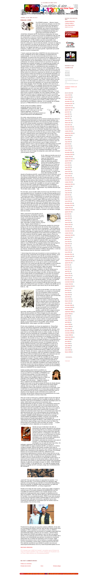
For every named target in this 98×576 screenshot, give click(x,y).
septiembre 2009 (69, 311)
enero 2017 (67, 124)
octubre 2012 (68, 233)
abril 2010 (67, 296)
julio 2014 (67, 188)
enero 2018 (67, 99)
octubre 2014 (68, 182)
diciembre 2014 (68, 177)
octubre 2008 (68, 335)
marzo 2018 (68, 95)
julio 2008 (67, 341)
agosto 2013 (68, 211)
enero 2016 (67, 150)
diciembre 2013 (68, 203)
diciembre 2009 (68, 305)
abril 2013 (67, 220)
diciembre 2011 (68, 254)
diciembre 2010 (68, 279)
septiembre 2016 (69, 133)
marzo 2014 (68, 197)
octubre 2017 (68, 105)
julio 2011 (67, 264)
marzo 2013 (68, 222)
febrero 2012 (68, 250)
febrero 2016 (68, 148)
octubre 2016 (68, 131)
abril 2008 (67, 347)
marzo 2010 (68, 298)
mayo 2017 (67, 116)
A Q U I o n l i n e (69, 27)
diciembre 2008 (68, 330)
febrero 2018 (68, 97)
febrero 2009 (68, 326)
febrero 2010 (68, 301)
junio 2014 (67, 190)
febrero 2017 (68, 122)
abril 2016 (67, 143)
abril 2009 (67, 322)
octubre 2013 (68, 207)
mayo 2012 (67, 243)
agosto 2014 (68, 186)
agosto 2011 (68, 262)
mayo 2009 (67, 320)
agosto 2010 (68, 288)
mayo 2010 (67, 294)
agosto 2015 (68, 160)
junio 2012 (67, 241)
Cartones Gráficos (69, 23)
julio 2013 (67, 214)
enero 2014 (67, 201)
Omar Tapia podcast (69, 25)
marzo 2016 (68, 146)
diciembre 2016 (68, 126)
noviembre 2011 (69, 256)
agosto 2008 (68, 339)
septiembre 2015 (69, 158)
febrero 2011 (68, 275)
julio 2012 (67, 239)
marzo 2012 (68, 248)
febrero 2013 (68, 224)
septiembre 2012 (69, 235)
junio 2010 (67, 292)
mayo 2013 (67, 218)
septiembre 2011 (69, 260)
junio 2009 (67, 318)
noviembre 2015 (69, 154)
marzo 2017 (68, 120)
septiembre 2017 (69, 107)
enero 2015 (67, 175)
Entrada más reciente (26, 566)
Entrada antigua (57, 566)
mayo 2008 (67, 345)
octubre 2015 (68, 156)
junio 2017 (67, 114)
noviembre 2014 (69, 180)
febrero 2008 (68, 352)
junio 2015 (67, 165)
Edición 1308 (26, 20)
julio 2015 (67, 163)
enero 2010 (67, 303)
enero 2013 (67, 226)
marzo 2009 (68, 324)
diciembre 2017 (68, 101)
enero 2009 (67, 328)
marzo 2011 (68, 273)
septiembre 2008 (69, 337)
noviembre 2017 (69, 103)
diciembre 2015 (68, 152)
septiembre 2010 (69, 286)
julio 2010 (67, 290)
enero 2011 (67, 277)
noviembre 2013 (69, 205)
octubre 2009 (68, 309)
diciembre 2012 (68, 228)
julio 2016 (67, 137)
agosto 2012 (68, 237)
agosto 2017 (68, 109)
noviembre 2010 (69, 281)
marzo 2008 (68, 349)
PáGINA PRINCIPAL (70, 21)
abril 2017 (67, 118)
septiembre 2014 (69, 184)
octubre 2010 (68, 284)
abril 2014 (67, 194)
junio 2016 (67, 139)
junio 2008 (67, 343)
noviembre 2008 (69, 332)
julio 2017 (67, 112)
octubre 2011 (68, 258)
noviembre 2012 (69, 231)
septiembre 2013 (69, 209)
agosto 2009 (68, 313)
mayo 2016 (67, 141)
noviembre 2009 (69, 307)
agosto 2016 (68, 135)
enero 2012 (67, 252)
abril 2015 (67, 169)
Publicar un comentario (26, 563)
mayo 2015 (67, 167)
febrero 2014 (68, 199)
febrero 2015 (68, 173)
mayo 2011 (67, 269)
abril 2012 (67, 245)
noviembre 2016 (69, 129)
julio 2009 (67, 315)
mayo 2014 (67, 192)
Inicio (42, 566)
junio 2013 (67, 216)
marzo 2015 (68, 171)
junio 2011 (67, 267)
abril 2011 (67, 271)
